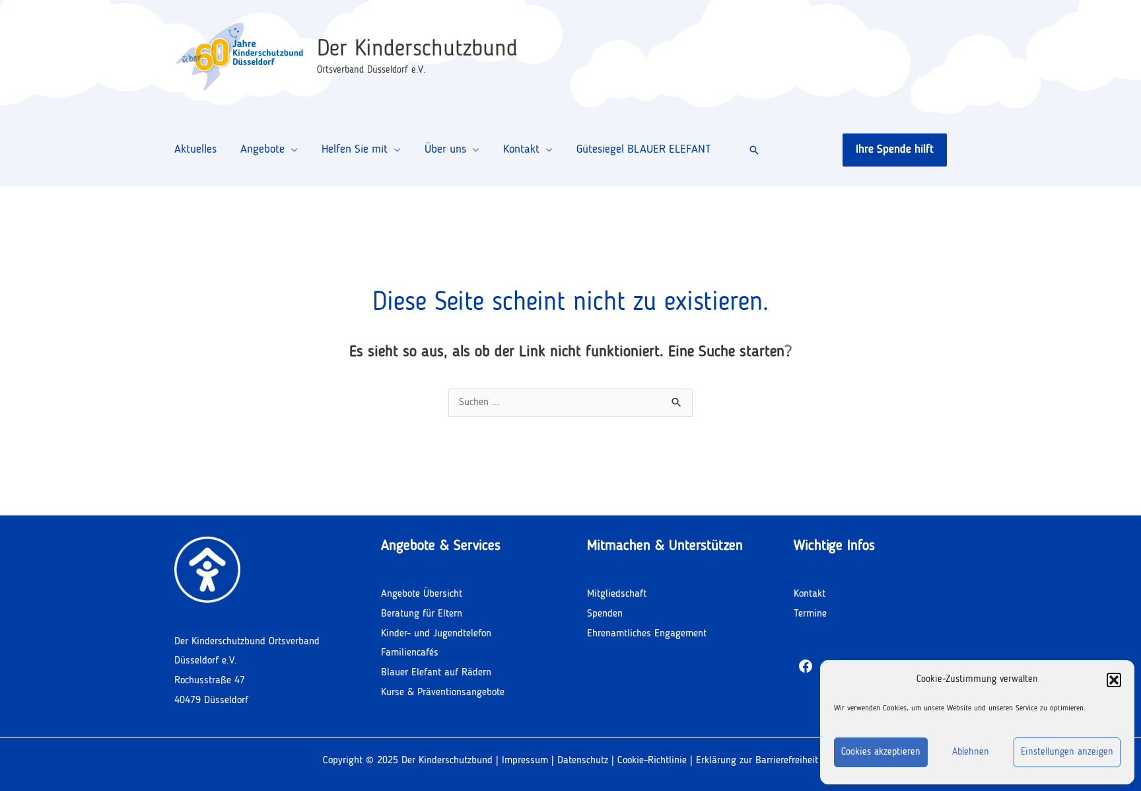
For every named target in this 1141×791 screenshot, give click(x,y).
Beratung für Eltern (421, 614)
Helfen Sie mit (355, 149)
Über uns (445, 149)
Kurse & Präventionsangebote (442, 692)
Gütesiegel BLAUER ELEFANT (643, 149)
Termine (810, 614)
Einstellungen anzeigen (1067, 752)
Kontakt (521, 149)
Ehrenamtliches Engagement (647, 633)
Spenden (605, 614)
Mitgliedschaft (616, 594)
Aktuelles (195, 149)
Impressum (525, 760)
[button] (1114, 680)
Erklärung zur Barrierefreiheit (757, 760)
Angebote (262, 149)
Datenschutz (582, 760)
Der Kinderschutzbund (417, 49)
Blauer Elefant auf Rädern (436, 672)
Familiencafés (409, 653)
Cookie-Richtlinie (653, 760)
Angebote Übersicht (421, 594)
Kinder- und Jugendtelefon (436, 633)
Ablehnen (970, 752)
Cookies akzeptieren (880, 752)
